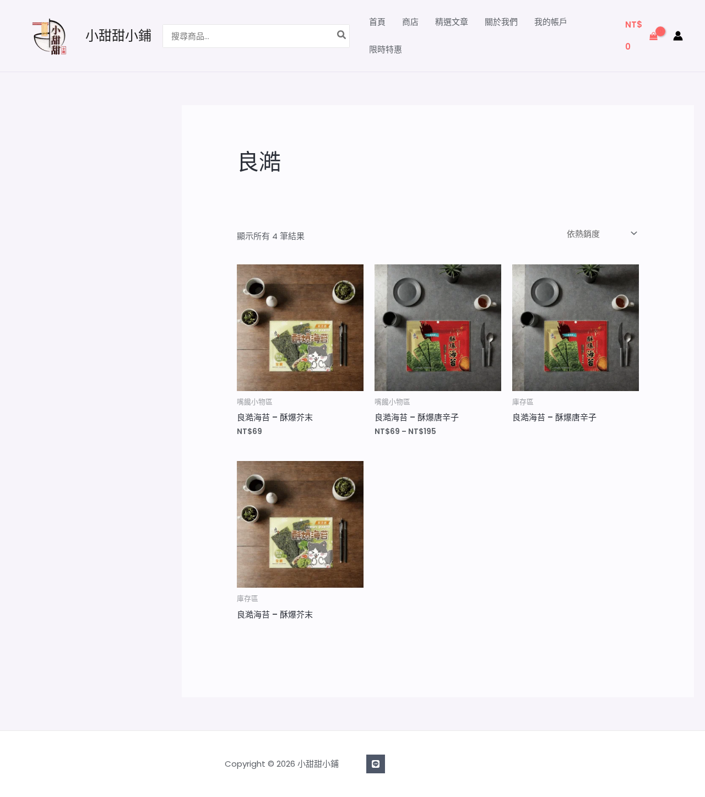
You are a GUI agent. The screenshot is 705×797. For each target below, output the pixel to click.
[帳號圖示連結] (678, 36)
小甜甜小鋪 (118, 35)
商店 (410, 22)
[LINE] (375, 764)
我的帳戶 (550, 22)
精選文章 (451, 22)
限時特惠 (385, 49)
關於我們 (501, 22)
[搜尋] (342, 36)
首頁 (377, 22)
